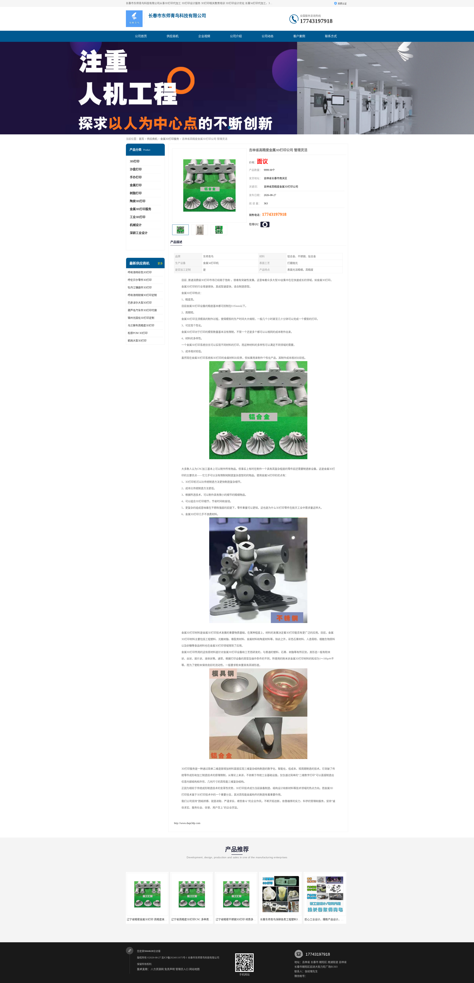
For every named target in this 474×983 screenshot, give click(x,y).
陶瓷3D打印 (137, 201)
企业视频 (204, 36)
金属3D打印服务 (169, 139)
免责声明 (169, 969)
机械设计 (136, 225)
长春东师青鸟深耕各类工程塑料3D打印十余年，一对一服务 (205, 919)
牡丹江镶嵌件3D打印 (140, 287)
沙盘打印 (136, 169)
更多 (160, 263)
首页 (141, 139)
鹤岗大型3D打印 (137, 340)
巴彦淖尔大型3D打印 (140, 302)
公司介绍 (236, 36)
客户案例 (299, 36)
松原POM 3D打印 (138, 333)
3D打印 (134, 161)
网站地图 (194, 969)
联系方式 (331, 36)
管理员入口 (182, 969)
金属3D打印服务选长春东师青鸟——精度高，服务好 (290, 919)
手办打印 (136, 177)
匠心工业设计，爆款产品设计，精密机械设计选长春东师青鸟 (251, 919)
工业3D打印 (137, 217)
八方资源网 (157, 969)
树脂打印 (136, 193)
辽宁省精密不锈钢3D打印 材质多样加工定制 (152, 919)
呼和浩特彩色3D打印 (140, 272)
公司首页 (141, 36)
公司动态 (267, 36)
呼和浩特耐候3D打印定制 (142, 295)
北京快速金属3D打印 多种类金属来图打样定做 (331, 919)
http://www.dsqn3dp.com (187, 823)
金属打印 (136, 185)
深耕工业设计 (139, 233)
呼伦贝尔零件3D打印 (140, 280)
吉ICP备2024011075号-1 (174, 957)
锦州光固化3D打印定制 (141, 317)
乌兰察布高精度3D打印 (141, 325)
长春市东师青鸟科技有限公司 (203, 957)
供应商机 (172, 36)
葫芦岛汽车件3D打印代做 (142, 310)
